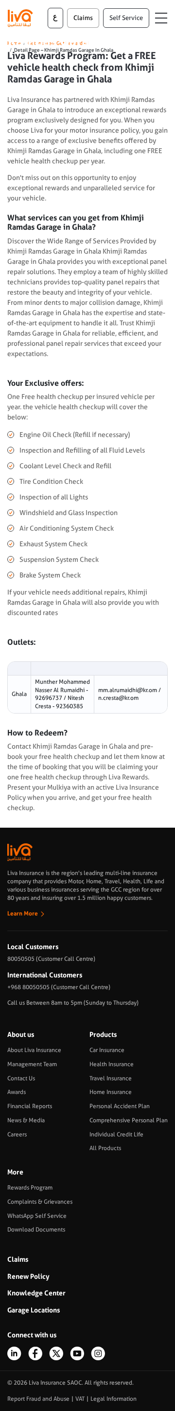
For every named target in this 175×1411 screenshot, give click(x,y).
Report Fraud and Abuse (38, 1398)
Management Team (32, 1064)
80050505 (21, 958)
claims (83, 17)
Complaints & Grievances (39, 1201)
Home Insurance (110, 1092)
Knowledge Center (36, 1293)
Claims (17, 1259)
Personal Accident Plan (119, 1106)
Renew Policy (28, 1276)
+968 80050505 (28, 987)
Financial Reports (29, 1106)
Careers (17, 1134)
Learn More (22, 913)
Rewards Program (29, 1187)
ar (55, 18)
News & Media (26, 1120)
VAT (80, 1398)
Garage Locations (33, 1310)
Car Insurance (106, 1050)
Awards (16, 1092)
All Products (105, 1148)
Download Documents (36, 1229)
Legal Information (113, 1398)
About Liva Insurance (34, 1050)
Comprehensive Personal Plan (128, 1120)
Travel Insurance (110, 1078)
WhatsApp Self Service (37, 1215)
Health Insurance (111, 1064)
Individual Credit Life (116, 1134)
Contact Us (21, 1078)
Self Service (126, 17)
